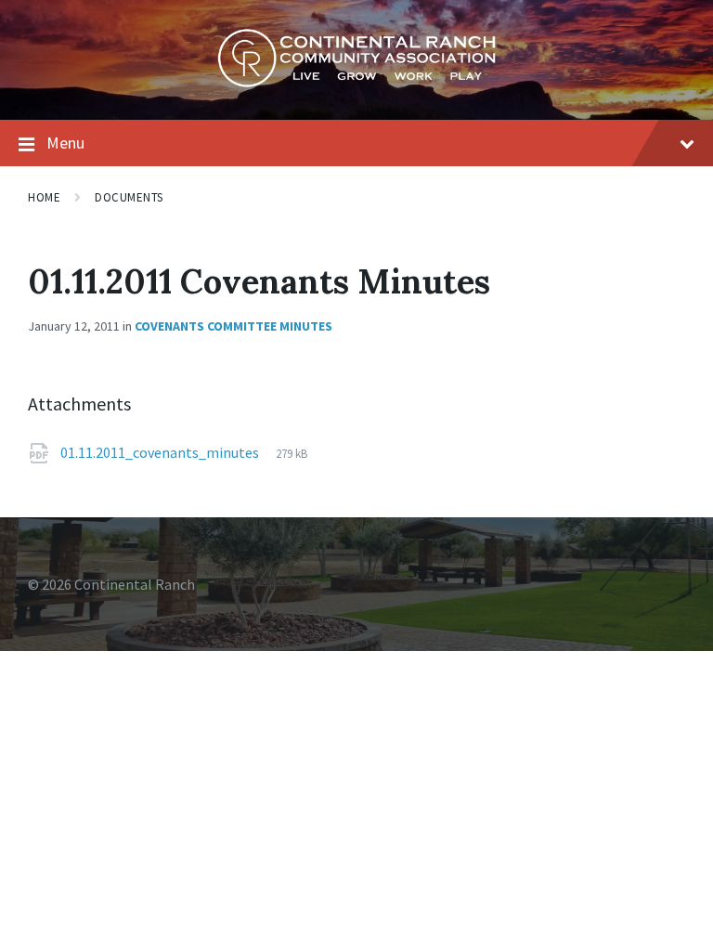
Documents (129, 197)
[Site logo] (356, 82)
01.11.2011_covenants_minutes (161, 452)
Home (44, 197)
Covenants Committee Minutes (233, 326)
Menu (65, 142)
